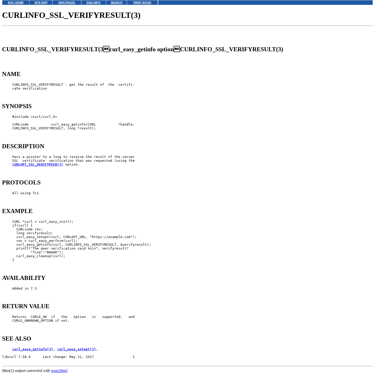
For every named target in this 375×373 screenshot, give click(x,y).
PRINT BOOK (142, 2)
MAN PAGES (66, 2)
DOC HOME (15, 2)
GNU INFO (93, 2)
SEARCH (116, 2)
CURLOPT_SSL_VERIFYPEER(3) (37, 164)
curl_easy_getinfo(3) (32, 349)
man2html (59, 370)
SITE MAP (40, 2)
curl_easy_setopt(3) (76, 349)
